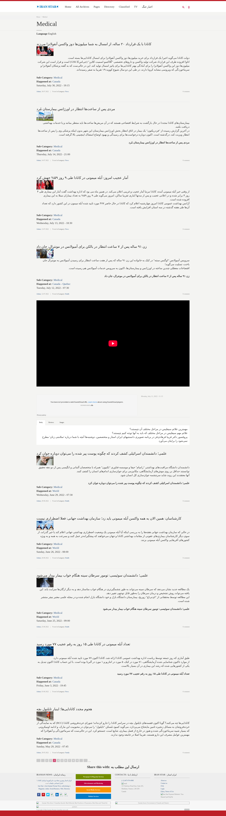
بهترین (62, 780)
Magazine (41, 789)
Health (67, 294)
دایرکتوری (50, 780)
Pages (97, 6)
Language (41, 33)
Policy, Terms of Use (167, 791)
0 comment (186, 91)
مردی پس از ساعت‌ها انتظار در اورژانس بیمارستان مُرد (75, 109)
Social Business (55, 789)
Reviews (51, 422)
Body (41, 422)
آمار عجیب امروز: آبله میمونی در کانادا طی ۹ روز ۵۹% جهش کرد (82, 178)
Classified (124, 6)
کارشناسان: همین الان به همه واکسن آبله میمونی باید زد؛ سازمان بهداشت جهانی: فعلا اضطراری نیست (108, 518)
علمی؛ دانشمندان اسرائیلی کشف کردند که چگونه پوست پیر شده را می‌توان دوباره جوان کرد (101, 453)
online (47, 789)
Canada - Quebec (61, 283)
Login (162, 789)
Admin (38, 91)
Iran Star (40, 786)
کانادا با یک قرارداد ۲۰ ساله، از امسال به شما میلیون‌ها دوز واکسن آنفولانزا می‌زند (93, 44)
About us (163, 780)
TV (135, 6)
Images (62, 422)
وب (55, 780)
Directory (109, 6)
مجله (57, 780)
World (55, 490)
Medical (58, 77)
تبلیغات (51, 783)
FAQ (162, 786)
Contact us (164, 783)
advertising (65, 786)
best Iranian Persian (51, 786)
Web (61, 789)
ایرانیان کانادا (42, 780)
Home (38, 17)
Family (67, 753)
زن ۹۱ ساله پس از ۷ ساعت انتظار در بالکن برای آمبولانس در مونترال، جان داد (91, 247)
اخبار (61, 783)
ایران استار (68, 780)
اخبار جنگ (147, 6)
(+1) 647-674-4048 (128, 780)
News (67, 91)
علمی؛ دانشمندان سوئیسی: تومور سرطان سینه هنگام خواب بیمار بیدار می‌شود (92, 575)
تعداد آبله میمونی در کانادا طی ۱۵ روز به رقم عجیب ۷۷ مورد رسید (83, 644)
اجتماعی (57, 783)
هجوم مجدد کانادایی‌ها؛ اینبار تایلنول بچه (64, 709)
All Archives (82, 6)
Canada (56, 81)
